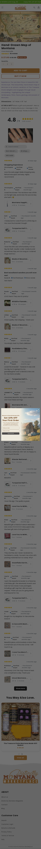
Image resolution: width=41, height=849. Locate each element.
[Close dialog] (38, 409)
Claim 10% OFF (11, 433)
